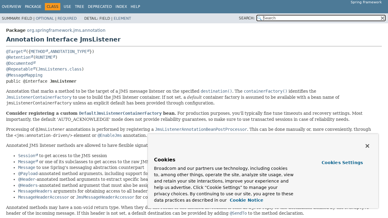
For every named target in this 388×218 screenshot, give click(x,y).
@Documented (19, 63)
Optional (45, 18)
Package (33, 7)
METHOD (38, 51)
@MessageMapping (24, 75)
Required (67, 18)
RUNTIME (43, 57)
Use (67, 7)
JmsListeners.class (60, 69)
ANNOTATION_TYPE (68, 51)
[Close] (367, 146)
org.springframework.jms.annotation (66, 30)
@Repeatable (19, 69)
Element (122, 18)
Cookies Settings (342, 162)
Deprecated (100, 7)
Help (135, 7)
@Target (14, 51)
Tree (79, 7)
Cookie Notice (245, 200)
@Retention (18, 57)
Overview (11, 7)
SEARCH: (247, 18)
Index (121, 7)
